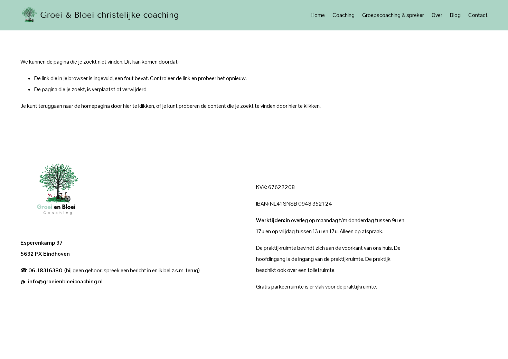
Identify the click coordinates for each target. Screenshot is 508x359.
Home (318, 15)
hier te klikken (138, 106)
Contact (478, 15)
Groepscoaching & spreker (393, 15)
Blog (455, 15)
